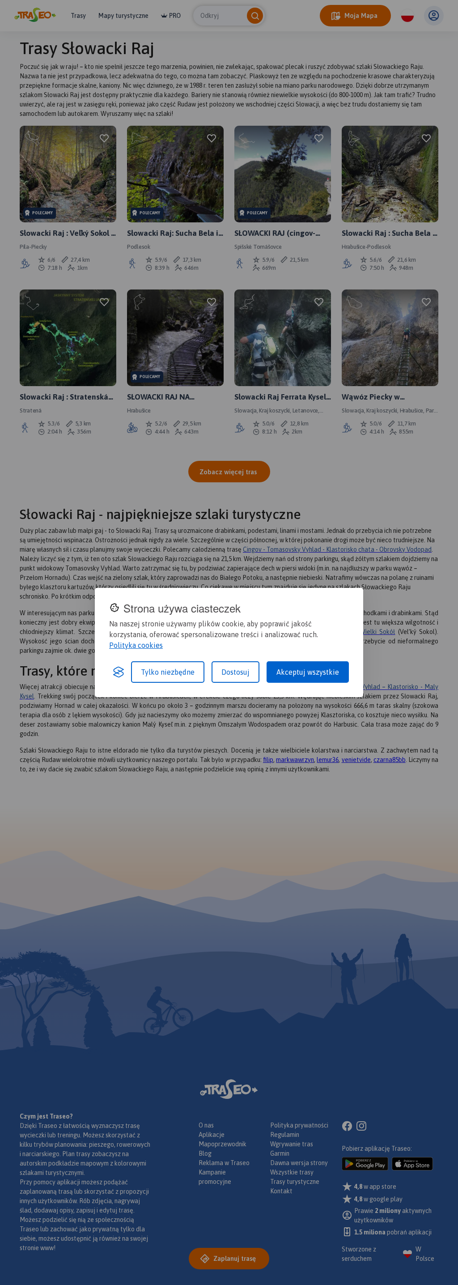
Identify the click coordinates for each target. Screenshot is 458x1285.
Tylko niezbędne (168, 672)
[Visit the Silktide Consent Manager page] (118, 672)
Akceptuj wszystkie (307, 672)
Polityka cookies (136, 645)
